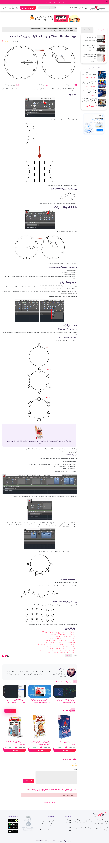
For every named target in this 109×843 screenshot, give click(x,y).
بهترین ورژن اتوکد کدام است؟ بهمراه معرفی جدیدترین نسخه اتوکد (60, 642)
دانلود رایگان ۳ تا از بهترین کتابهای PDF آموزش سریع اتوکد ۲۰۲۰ (61, 634)
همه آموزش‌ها (73, 8)
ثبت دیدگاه (28, 781)
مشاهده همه (10, 711)
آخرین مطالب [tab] (100, 30)
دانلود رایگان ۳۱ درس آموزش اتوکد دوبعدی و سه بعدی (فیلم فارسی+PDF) (58, 632)
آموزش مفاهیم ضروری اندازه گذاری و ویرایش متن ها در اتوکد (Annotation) (57, 650)
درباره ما (69, 820)
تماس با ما (68, 822)
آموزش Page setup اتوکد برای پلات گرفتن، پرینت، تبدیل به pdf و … (59, 652)
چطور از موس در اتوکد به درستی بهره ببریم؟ (65, 636)
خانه (76, 28)
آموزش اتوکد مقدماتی (36, 28)
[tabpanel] (94, 48)
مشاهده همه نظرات (50, 803)
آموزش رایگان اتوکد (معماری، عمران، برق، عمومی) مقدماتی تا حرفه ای (58, 28)
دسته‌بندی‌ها (81, 8)
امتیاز (76, 763)
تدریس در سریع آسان (28, 8)
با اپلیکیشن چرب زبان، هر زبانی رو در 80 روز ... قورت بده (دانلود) (54, 2)
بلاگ (70, 830)
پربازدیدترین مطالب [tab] (87, 30)
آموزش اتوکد (68, 655)
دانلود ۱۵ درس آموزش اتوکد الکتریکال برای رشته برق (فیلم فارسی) (60, 638)
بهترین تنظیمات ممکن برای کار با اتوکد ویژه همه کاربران (62, 648)
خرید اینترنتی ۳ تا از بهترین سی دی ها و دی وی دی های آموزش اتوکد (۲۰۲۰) (57, 640)
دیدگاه (75, 769)
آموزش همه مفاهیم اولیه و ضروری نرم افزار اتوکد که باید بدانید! (61, 646)
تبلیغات (69, 825)
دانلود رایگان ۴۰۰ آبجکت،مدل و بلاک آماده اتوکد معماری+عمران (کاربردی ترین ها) (56, 644)
